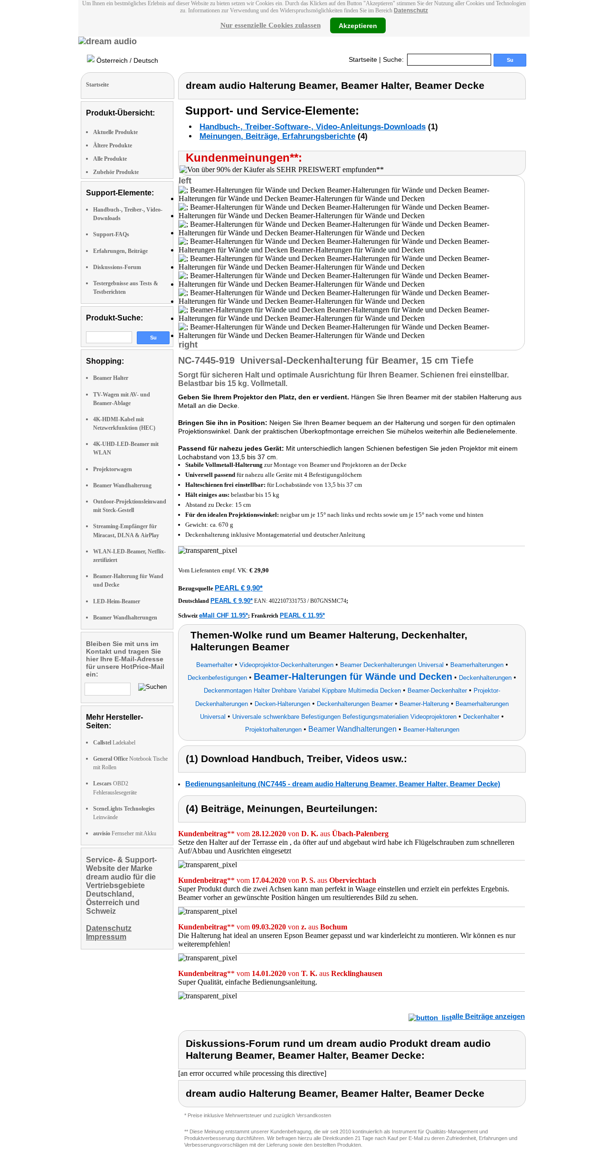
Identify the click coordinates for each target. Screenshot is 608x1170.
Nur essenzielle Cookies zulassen (270, 25)
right (188, 344)
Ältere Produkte (112, 145)
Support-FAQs (111, 234)
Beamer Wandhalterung (122, 485)
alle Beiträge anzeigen (488, 1016)
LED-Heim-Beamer (116, 601)
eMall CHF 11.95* (223, 615)
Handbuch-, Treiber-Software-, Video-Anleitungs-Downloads (313, 126)
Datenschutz (411, 10)
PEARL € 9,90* (239, 588)
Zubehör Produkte (116, 172)
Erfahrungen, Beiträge (120, 251)
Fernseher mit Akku (124, 833)
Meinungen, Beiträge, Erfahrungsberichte (277, 136)
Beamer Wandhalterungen (125, 617)
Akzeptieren (358, 25)
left (185, 180)
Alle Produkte (110, 158)
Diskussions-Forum (117, 267)
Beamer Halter (110, 378)
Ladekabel (114, 742)
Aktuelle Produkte (115, 132)
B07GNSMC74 (328, 601)
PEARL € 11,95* (302, 615)
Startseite (363, 59)
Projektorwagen (112, 469)
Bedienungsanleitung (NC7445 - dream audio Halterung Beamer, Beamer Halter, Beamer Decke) (342, 784)
